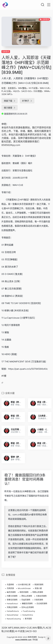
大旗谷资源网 (41, 596)
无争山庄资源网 (27, 607)
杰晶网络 (10, 584)
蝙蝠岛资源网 (27, 603)
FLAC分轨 (6, 91)
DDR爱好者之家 (24, 584)
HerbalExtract (12, 603)
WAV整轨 (22, 88)
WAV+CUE (44, 88)
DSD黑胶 (38, 91)
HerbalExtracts (13, 611)
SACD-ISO (26, 91)
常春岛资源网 (12, 600)
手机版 (35, 640)
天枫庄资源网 (12, 607)
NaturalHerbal (12, 615)
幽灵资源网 (11, 592)
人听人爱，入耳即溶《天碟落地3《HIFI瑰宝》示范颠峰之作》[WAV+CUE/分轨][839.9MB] (26, 65)
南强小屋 (38, 588)
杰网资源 (10, 588)
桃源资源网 (38, 584)
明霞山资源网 (37, 592)
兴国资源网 (38, 600)
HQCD (16, 91)
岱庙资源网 (25, 600)
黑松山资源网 (26, 596)
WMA (46, 91)
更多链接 (28, 619)
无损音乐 (5, 51)
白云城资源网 (42, 603)
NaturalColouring (14, 619)
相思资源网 (24, 592)
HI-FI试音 (33, 88)
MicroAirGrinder (24, 588)
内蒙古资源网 (12, 596)
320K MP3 (6, 94)
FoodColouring (29, 611)
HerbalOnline (27, 615)
